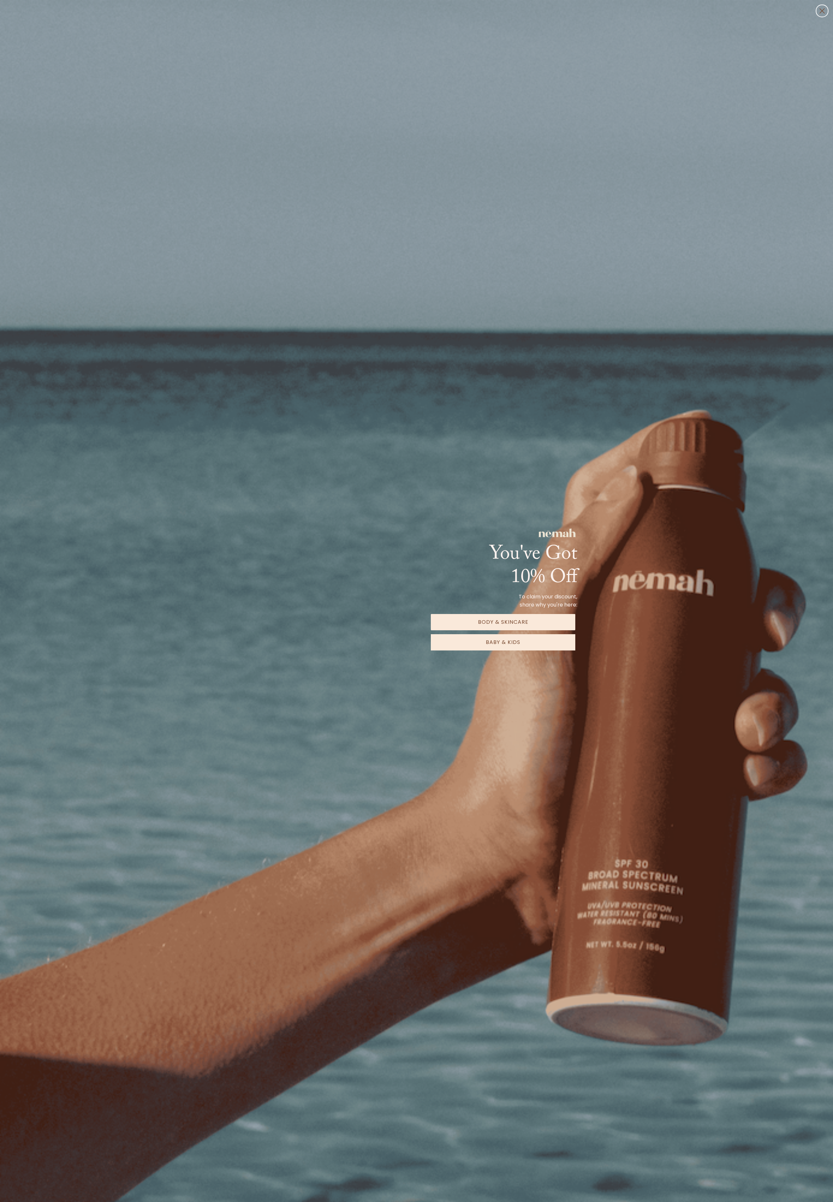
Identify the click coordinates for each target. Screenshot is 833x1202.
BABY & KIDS (503, 642)
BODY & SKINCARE (503, 622)
